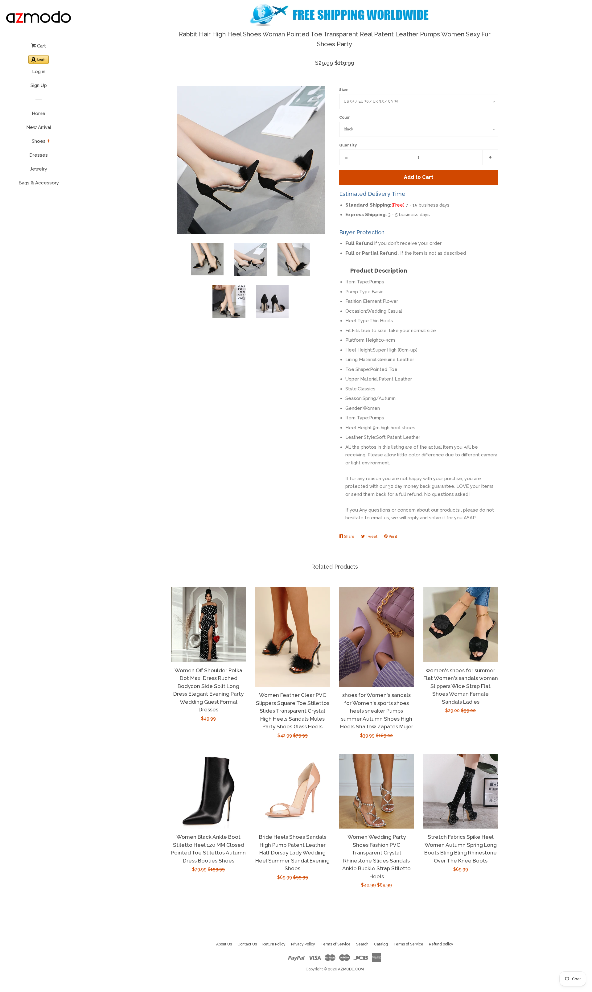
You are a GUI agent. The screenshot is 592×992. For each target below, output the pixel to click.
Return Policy (274, 944)
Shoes (39, 141)
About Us (224, 944)
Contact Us (247, 944)
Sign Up (39, 85)
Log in (38, 71)
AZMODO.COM (351, 969)
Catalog (381, 944)
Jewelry (38, 169)
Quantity (348, 145)
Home (38, 113)
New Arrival (38, 127)
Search (362, 944)
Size (343, 90)
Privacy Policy (303, 944)
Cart (41, 46)
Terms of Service (336, 944)
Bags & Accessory (38, 183)
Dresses (38, 155)
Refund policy (441, 944)
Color (344, 117)
